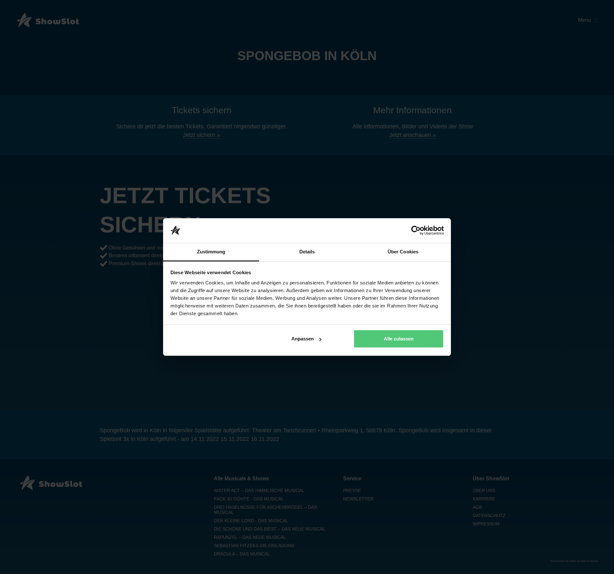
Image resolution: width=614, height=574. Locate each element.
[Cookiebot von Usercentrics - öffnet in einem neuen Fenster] (416, 230)
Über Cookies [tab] (403, 251)
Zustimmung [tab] (211, 251)
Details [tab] (307, 251)
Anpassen (302, 338)
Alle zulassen (398, 338)
